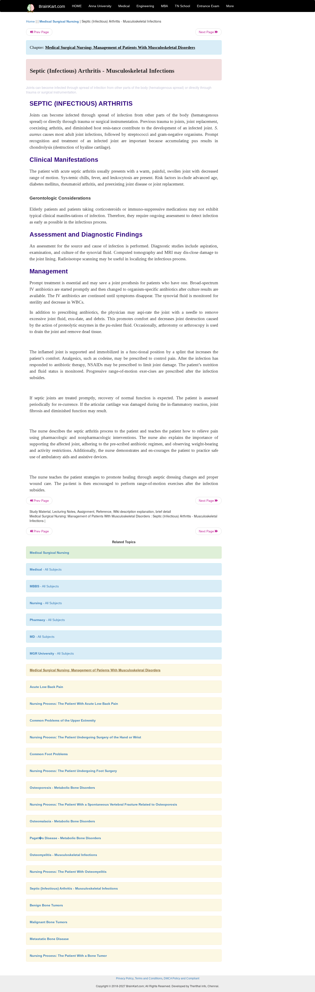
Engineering (145, 6)
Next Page (207, 32)
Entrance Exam (208, 6)
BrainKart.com (52, 6)
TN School (182, 6)
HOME (77, 6)
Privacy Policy (125, 978)
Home (30, 21)
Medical (124, 6)
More (230, 6)
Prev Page (41, 32)
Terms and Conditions (148, 978)
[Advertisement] (259, 88)
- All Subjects (46, 569)
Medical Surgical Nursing (59, 21)
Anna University (100, 6)
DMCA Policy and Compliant (181, 978)
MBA (164, 6)
